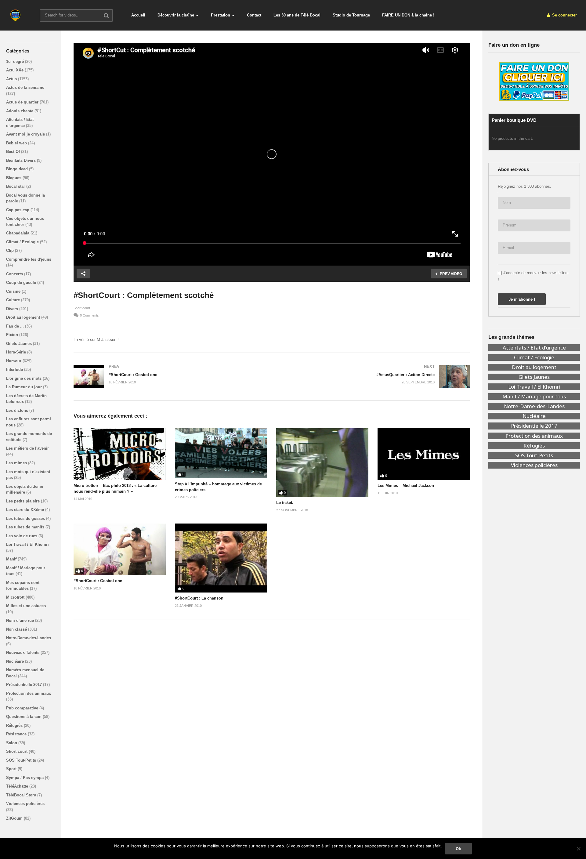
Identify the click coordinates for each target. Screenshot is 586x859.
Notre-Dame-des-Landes (28, 638)
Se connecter (564, 15)
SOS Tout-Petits (21, 760)
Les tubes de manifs (25, 527)
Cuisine (14, 291)
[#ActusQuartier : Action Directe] (374, 376)
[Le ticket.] (322, 462)
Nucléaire (15, 661)
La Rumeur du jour (24, 387)
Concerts (15, 274)
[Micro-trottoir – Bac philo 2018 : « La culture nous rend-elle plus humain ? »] (120, 454)
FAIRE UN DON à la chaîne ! (408, 15)
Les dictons (17, 410)
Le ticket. (284, 502)
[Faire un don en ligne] (534, 81)
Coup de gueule (21, 282)
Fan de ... (15, 326)
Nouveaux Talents (23, 652)
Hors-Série (16, 352)
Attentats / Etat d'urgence (534, 347)
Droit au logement (23, 317)
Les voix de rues (22, 536)
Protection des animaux (28, 693)
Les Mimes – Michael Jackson (406, 485)
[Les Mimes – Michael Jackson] (424, 454)
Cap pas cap (18, 210)
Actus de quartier (23, 102)
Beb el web (17, 143)
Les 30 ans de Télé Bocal (296, 15)
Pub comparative (22, 708)
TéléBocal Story (21, 795)
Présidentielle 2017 (24, 684)
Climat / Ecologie (23, 242)
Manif (12, 559)
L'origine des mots (24, 378)
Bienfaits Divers (21, 160)
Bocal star (16, 186)
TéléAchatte (17, 786)
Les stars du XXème (25, 509)
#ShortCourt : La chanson (199, 598)
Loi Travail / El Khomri (27, 544)
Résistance (17, 734)
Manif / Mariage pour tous (534, 396)
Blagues (14, 178)
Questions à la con (24, 716)
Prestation (220, 15)
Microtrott (16, 597)
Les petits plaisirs (23, 501)
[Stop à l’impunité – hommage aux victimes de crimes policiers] (221, 453)
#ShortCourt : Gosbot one (98, 580)
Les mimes (17, 463)
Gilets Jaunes (19, 343)
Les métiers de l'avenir (27, 448)
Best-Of (13, 151)
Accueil (138, 15)
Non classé (17, 629)
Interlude (15, 369)
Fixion (12, 334)
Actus (12, 79)
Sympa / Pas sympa (25, 777)
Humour (14, 361)
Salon (12, 743)
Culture (13, 300)
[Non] (578, 849)
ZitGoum (15, 818)
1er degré (15, 61)
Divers (12, 308)
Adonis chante (20, 111)
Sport (12, 769)
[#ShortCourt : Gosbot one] (170, 376)
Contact (254, 15)
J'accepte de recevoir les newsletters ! (533, 276)
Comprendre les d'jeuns (28, 259)
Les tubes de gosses (26, 518)
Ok (458, 848)
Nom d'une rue (20, 620)
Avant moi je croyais (26, 134)
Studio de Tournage (351, 15)
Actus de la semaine (25, 87)
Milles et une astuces (26, 605)
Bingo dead (17, 169)
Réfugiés (15, 725)
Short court (17, 751)
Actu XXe (15, 70)
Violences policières (25, 803)
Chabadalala (18, 233)
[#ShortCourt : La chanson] (221, 558)
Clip (10, 250)
